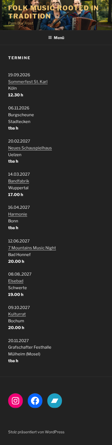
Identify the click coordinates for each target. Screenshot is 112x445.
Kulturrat (17, 314)
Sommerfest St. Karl (28, 81)
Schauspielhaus (36, 148)
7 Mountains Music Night (32, 247)
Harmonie (17, 214)
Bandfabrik (18, 181)
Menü (59, 37)
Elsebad (15, 281)
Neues (14, 148)
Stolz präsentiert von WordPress (36, 432)
